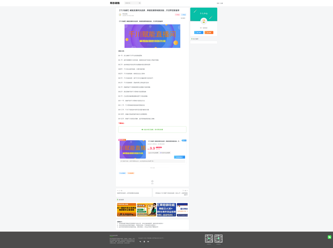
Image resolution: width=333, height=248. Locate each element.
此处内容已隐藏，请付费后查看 (153, 129)
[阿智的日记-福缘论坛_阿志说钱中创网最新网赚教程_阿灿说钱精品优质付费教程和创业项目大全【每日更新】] (115, 3)
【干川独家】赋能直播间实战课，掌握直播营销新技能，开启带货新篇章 (148, 10)
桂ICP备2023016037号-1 (158, 238)
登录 (218, 3)
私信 (184, 15)
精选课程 (131, 173)
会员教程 (123, 173)
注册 (221, 3)
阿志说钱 (125, 14)
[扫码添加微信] (329, 237)
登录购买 (180, 157)
